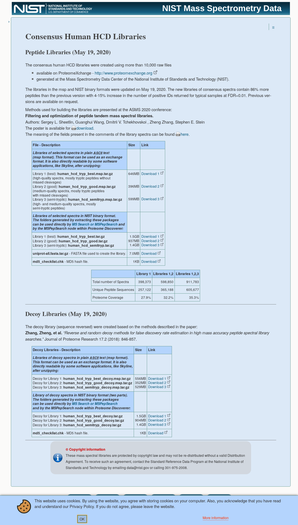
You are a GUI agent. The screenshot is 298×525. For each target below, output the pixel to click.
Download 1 (150, 173)
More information (216, 517)
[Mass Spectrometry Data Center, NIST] (222, 12)
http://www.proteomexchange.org (123, 73)
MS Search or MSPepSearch (95, 224)
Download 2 (150, 186)
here (184, 134)
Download (149, 253)
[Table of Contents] (273, 27)
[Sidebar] (9, 21)
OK (82, 519)
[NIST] (53, 13)
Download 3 (150, 198)
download (84, 128)
